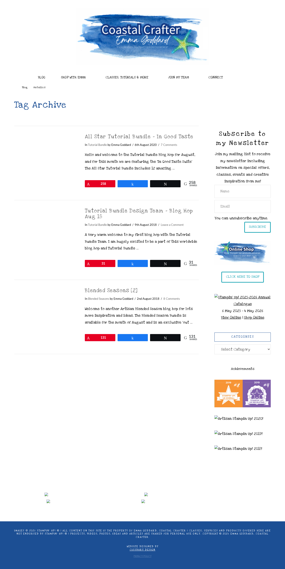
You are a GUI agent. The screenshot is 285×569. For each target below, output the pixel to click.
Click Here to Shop (242, 276)
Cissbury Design (142, 549)
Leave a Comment (172, 225)
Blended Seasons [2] (111, 290)
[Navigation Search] (245, 76)
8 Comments (171, 299)
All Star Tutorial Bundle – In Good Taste (139, 136)
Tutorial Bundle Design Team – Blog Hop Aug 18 (139, 214)
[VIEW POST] (45, 154)
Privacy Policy (142, 556)
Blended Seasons (98, 299)
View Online (231, 317)
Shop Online (254, 317)
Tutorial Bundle (97, 145)
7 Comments (169, 145)
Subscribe (257, 226)
